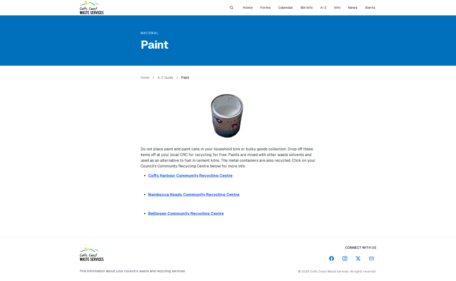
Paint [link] (185, 77)
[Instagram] (345, 258)
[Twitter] (358, 258)
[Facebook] (331, 258)
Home (145, 77)
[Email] (371, 258)
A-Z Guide (165, 77)
